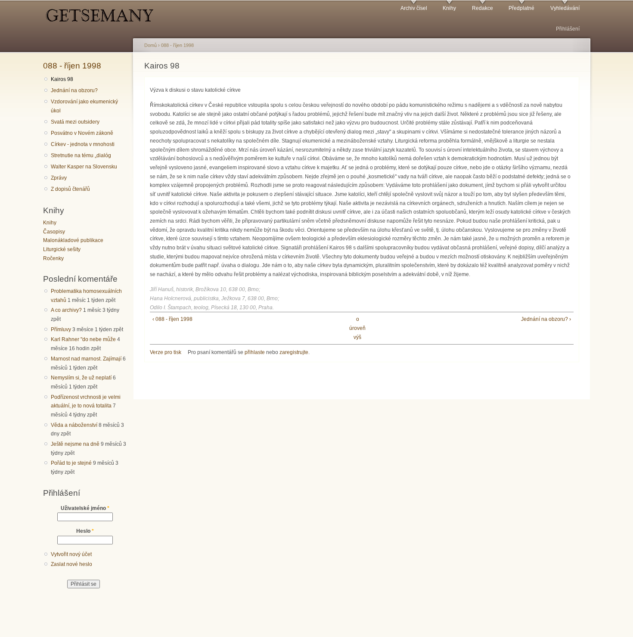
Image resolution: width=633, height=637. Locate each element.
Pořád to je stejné (71, 463)
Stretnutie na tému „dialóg (81, 155)
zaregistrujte (293, 352)
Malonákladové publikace (73, 240)
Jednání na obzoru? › (546, 319)
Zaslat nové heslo (71, 564)
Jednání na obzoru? (74, 90)
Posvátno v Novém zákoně (82, 133)
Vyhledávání (565, 8)
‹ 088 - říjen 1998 (172, 319)
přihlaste (255, 352)
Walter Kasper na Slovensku (84, 167)
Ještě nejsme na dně (75, 444)
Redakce (482, 8)
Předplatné (521, 8)
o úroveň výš (357, 328)
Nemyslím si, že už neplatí (81, 378)
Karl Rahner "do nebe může (83, 339)
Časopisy (54, 232)
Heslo (85, 531)
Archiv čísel (413, 8)
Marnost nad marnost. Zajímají (86, 359)
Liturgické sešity (62, 249)
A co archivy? (66, 310)
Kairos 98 (62, 79)
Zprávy (59, 178)
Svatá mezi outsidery (75, 122)
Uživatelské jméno (85, 508)
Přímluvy (61, 329)
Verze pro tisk (165, 352)
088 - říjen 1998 (72, 65)
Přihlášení (568, 29)
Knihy (449, 8)
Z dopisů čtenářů (70, 189)
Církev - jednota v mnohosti (83, 144)
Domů (150, 45)
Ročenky (53, 258)
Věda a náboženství (74, 425)
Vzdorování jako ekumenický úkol (84, 106)
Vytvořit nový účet (71, 554)
